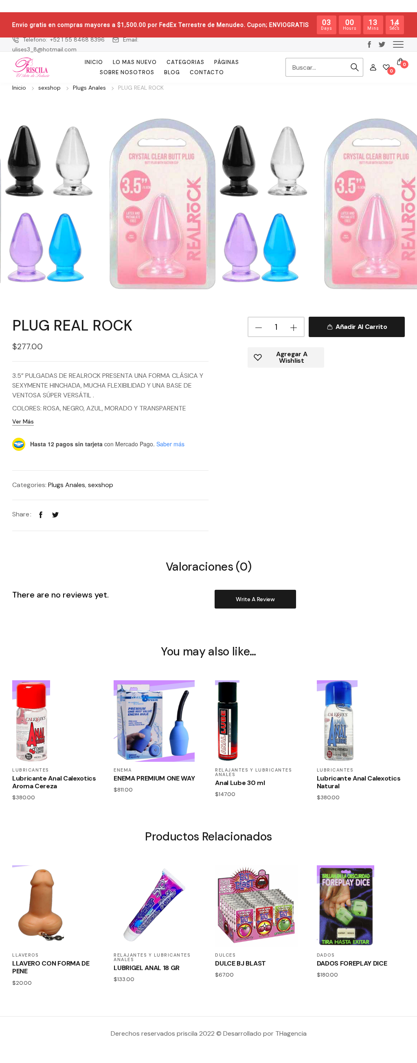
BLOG (172, 72)
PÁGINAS (226, 62)
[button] (398, 44)
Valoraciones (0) (209, 567)
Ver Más (23, 421)
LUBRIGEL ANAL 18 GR (147, 968)
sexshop (49, 87)
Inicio (94, 62)
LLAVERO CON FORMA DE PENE (51, 967)
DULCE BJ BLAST (240, 963)
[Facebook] (40, 514)
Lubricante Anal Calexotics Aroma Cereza (54, 782)
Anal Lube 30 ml (240, 783)
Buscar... (355, 67)
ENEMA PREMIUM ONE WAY (154, 778)
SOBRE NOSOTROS (127, 72)
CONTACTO (207, 72)
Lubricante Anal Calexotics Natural (359, 782)
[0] (386, 67)
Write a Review (255, 599)
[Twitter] (55, 514)
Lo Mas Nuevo (135, 62)
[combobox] (316, 67)
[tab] (208, 566)
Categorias (185, 62)
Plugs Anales (89, 87)
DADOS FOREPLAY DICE (352, 963)
